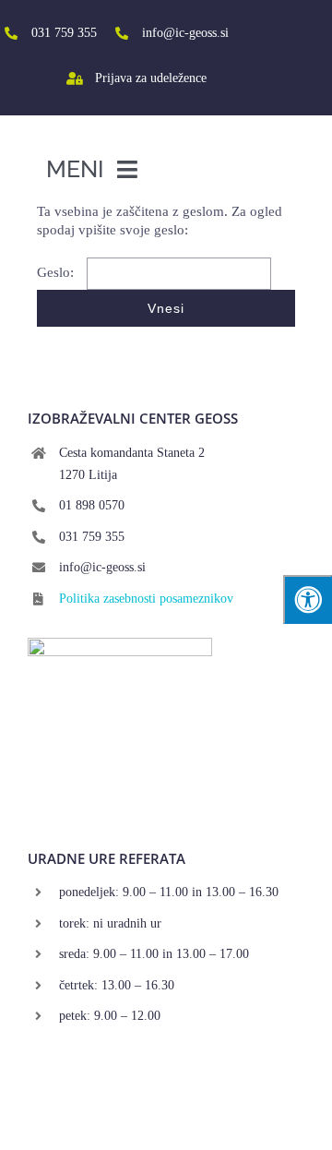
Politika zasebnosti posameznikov (146, 598)
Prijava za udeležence (151, 78)
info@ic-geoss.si (185, 33)
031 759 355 (64, 33)
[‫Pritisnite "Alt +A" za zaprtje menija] (307, 599)
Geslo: (57, 272)
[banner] (120, 644)
